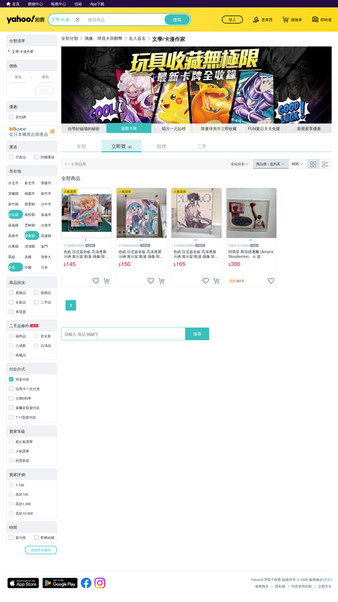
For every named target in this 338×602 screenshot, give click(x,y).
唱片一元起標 (174, 128)
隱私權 (280, 586)
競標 (161, 146)
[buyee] (31, 131)
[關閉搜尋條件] (77, 19)
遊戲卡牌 (129, 128)
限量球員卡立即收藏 (219, 128)
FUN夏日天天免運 (264, 128)
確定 (44, 89)
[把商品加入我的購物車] (106, 281)
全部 (81, 146)
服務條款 (262, 586)
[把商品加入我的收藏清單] (96, 281)
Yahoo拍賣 (25, 19)
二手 (201, 146)
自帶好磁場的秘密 (84, 128)
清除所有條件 (41, 549)
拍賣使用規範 (301, 586)
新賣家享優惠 (309, 128)
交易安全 (325, 586)
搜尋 (197, 333)
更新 (327, 579)
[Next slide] (108, 213)
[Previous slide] (65, 213)
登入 (232, 19)
